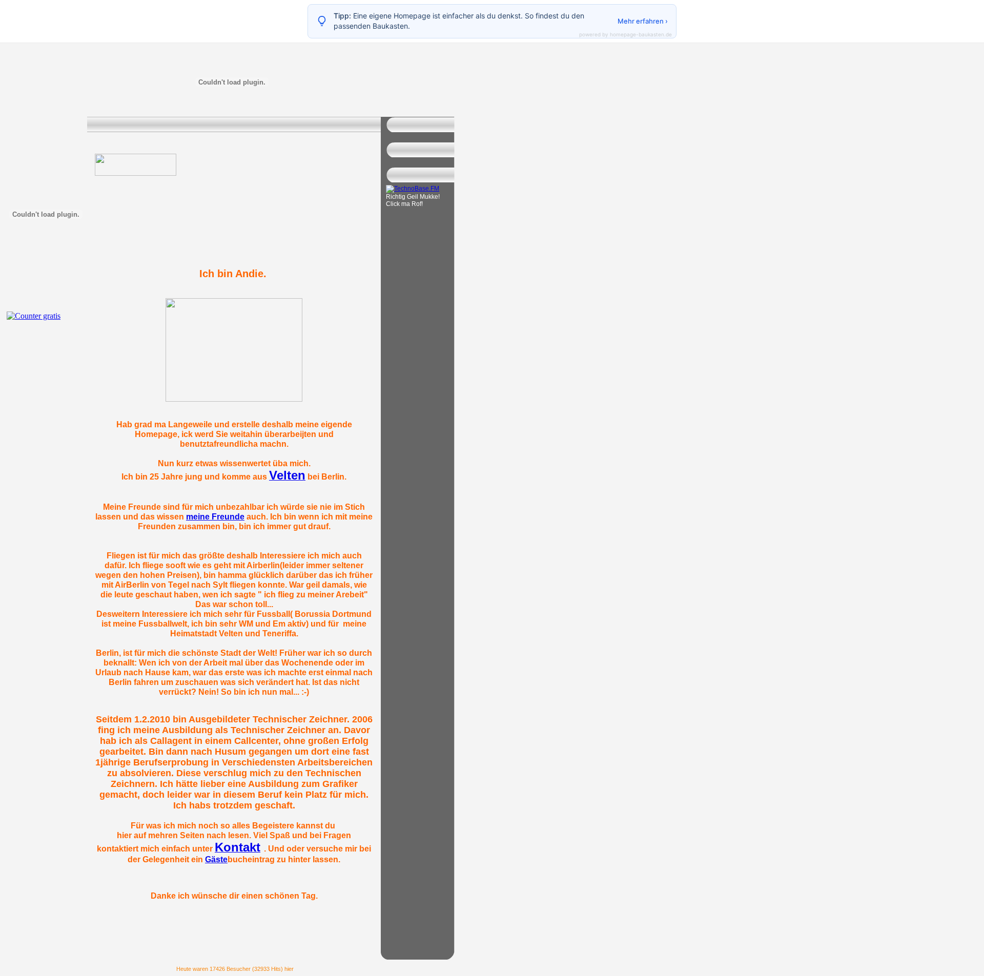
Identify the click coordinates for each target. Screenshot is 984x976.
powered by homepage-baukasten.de (625, 34)
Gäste (216, 859)
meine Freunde (215, 516)
